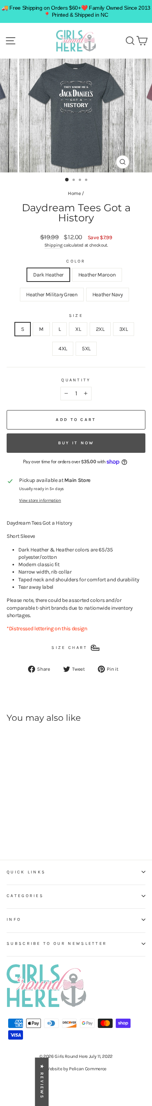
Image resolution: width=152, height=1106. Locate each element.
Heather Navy (107, 294)
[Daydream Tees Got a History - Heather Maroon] (20, 823)
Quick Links (26, 872)
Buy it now (76, 442)
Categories (25, 895)
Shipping (53, 245)
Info (14, 919)
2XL (100, 329)
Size (76, 315)
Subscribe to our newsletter (57, 943)
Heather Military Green (51, 294)
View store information (40, 500)
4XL (62, 348)
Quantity (76, 380)
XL (78, 329)
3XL (123, 329)
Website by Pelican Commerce (76, 1068)
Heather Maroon (97, 274)
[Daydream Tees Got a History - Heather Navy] (38, 823)
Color (76, 261)
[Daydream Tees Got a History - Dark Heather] (11, 823)
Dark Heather (48, 274)
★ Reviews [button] (41, 1081)
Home (74, 193)
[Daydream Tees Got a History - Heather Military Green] (29, 823)
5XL (86, 348)
